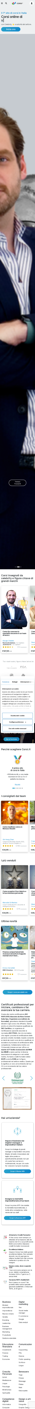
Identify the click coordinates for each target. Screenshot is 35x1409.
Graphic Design (24, 1408)
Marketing (6, 1332)
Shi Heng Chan (8, 840)
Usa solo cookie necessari (17, 728)
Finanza (5, 1353)
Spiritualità (6, 1393)
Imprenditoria (7, 1311)
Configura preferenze (16, 722)
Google (21, 1319)
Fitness (21, 1378)
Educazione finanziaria (7, 1345)
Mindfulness (6, 1390)
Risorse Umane (8, 1314)
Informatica (6, 1404)
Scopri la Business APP (18, 1218)
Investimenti (6, 1350)
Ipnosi (4, 1377)
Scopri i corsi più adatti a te (17, 992)
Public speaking (24, 1359)
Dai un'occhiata (11, 739)
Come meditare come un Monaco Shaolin (12, 828)
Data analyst (23, 1322)
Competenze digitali (8, 1400)
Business (6, 1302)
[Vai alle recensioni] (8, 647)
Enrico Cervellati (9, 968)
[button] (2, 3)
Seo (20, 1307)
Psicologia (6, 1387)
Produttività (6, 1335)
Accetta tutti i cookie (17, 715)
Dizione (21, 1356)
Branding (5, 1320)
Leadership (6, 1323)
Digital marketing (23, 1303)
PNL (20, 1353)
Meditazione (6, 1380)
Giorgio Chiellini (8, 641)
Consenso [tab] (5, 682)
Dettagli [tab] (15, 682)
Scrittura (22, 1362)
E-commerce (23, 1316)
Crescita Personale (7, 1372)
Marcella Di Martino (10, 903)
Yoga (20, 1375)
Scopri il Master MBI (17, 1171)
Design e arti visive (25, 1400)
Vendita (5, 1317)
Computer (6, 1408)
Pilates (21, 1384)
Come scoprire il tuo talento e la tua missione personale (14, 892)
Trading (5, 1356)
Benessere (24, 1371)
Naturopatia (23, 1391)
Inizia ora (10, 29)
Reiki (20, 1387)
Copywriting (23, 1350)
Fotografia (22, 1404)
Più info (17, 784)
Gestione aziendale (9, 1338)
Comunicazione (25, 1345)
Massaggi (22, 1381)
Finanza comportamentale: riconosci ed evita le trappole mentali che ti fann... (14, 954)
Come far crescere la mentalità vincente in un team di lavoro (14, 633)
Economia (6, 1359)
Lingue (21, 1366)
